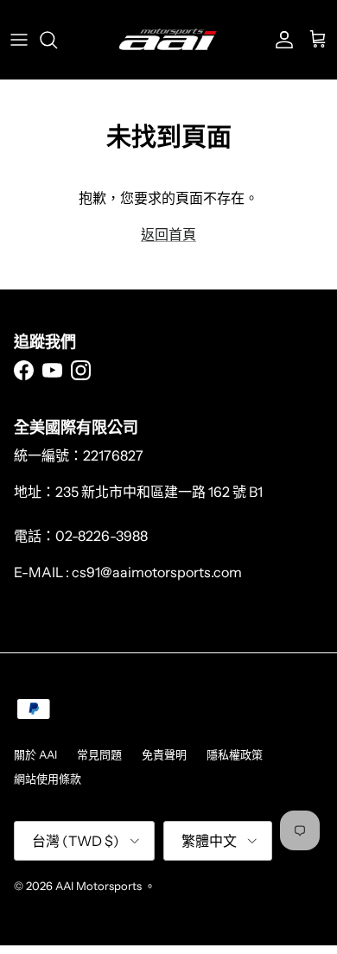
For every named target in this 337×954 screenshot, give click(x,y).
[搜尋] (57, 40)
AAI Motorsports (98, 886)
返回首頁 (168, 234)
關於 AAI (35, 754)
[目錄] (19, 40)
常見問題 (99, 754)
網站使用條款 (47, 778)
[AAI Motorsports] (168, 39)
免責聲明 (164, 754)
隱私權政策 (235, 754)
